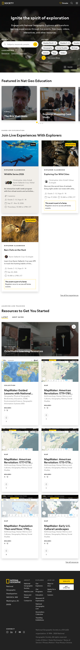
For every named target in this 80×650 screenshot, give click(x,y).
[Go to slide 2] (38, 123)
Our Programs (39, 590)
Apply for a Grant (51, 590)
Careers (50, 595)
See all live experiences (69, 295)
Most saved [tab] (18, 317)
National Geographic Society (28, 585)
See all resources (72, 562)
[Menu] (77, 3)
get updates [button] (66, 587)
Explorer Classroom (19, 53)
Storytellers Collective (40, 613)
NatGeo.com (28, 591)
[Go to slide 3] (40, 123)
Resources (5, 53)
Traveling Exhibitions (40, 619)
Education (39, 595)
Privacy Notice (48, 642)
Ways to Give (50, 584)
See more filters (54, 58)
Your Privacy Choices (64, 642)
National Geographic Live (40, 606)
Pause (70, 67)
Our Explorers (39, 584)
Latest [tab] (5, 317)
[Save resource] (74, 327)
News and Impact (27, 596)
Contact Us (28, 601)
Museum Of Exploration (40, 599)
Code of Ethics (41, 640)
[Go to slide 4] (42, 123)
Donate (65, 3)
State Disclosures (55, 640)
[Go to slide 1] (37, 122)
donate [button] (66, 581)
